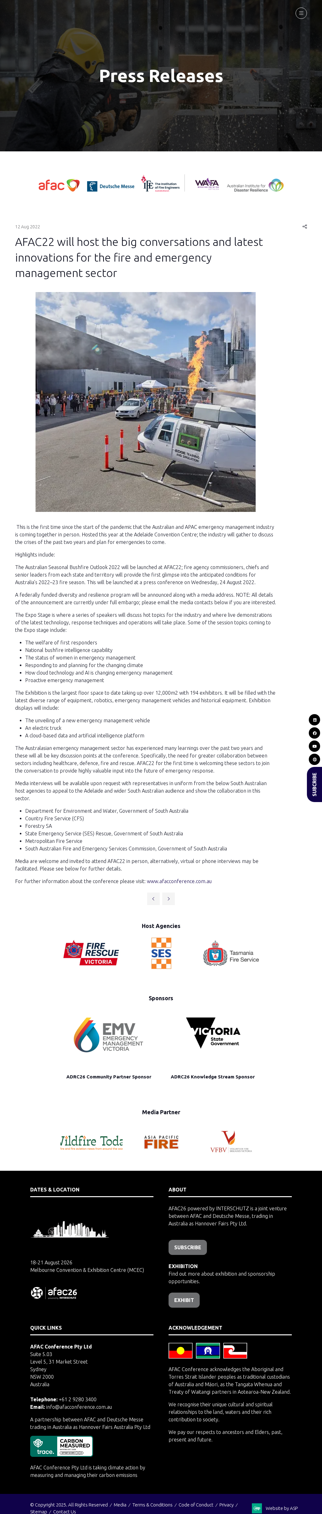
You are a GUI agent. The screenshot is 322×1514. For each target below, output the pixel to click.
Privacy (226, 1504)
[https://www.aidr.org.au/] (255, 190)
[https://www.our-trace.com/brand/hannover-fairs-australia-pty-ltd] (61, 1455)
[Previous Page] (153, 899)
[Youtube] (314, 746)
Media (120, 1504)
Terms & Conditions (152, 1504)
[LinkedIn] (314, 719)
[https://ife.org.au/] (139, 190)
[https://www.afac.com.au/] (60, 190)
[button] (301, 13)
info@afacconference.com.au (79, 1407)
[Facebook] (314, 733)
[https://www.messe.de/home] (111, 190)
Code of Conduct (196, 1504)
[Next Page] (168, 899)
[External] (314, 759)
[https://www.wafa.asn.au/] (207, 190)
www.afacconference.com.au (179, 881)
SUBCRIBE (314, 784)
